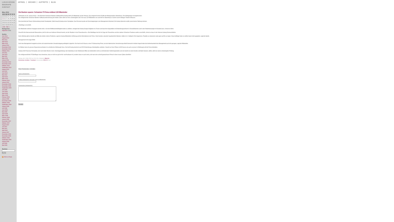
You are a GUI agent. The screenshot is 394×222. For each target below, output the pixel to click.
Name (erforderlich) (23, 74)
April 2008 (5, 113)
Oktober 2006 (6, 138)
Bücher (32, 2)
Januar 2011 (5, 60)
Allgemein (5, 30)
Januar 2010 (5, 82)
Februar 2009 (6, 97)
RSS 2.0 (45, 60)
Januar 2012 (5, 45)
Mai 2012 (4, 39)
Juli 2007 (4, 126)
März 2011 (5, 58)
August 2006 (5, 141)
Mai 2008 (4, 112)
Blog (53, 2)
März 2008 (5, 115)
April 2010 (5, 76)
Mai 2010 (4, 75)
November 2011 (6, 49)
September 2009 (6, 88)
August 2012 (5, 38)
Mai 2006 (4, 145)
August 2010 (5, 69)
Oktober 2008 (6, 102)
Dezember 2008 (6, 101)
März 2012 (5, 43)
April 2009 (5, 93)
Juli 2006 (4, 143)
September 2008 (6, 104)
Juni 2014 (5, 36)
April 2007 (5, 130)
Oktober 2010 (6, 65)
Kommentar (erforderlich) (25, 85)
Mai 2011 (4, 56)
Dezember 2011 (6, 47)
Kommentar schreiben (23, 60)
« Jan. (3, 27)
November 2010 (6, 64)
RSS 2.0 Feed (8, 157)
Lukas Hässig (8, 2)
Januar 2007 (5, 132)
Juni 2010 (5, 73)
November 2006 (6, 136)
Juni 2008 (5, 110)
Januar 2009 (5, 99)
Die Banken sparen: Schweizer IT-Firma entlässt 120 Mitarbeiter (42, 12)
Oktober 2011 (6, 51)
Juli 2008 (4, 108)
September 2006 (6, 139)
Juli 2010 (4, 71)
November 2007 (6, 121)
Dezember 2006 (6, 134)
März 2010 (5, 78)
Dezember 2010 (6, 62)
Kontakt (6, 7)
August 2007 (5, 125)
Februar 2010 (6, 80)
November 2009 (6, 86)
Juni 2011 (4, 54)
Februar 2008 (6, 117)
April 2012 (5, 41)
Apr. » (7, 27)
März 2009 (5, 95)
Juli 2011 (4, 52)
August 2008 (5, 106)
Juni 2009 (5, 91)
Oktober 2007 (6, 123)
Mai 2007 (4, 128)
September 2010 (6, 67)
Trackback (33, 60)
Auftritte (43, 2)
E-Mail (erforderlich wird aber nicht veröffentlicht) (31, 79)
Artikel (21, 2)
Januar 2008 (5, 119)
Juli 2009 (4, 89)
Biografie (6, 5)
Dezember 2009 (6, 84)
